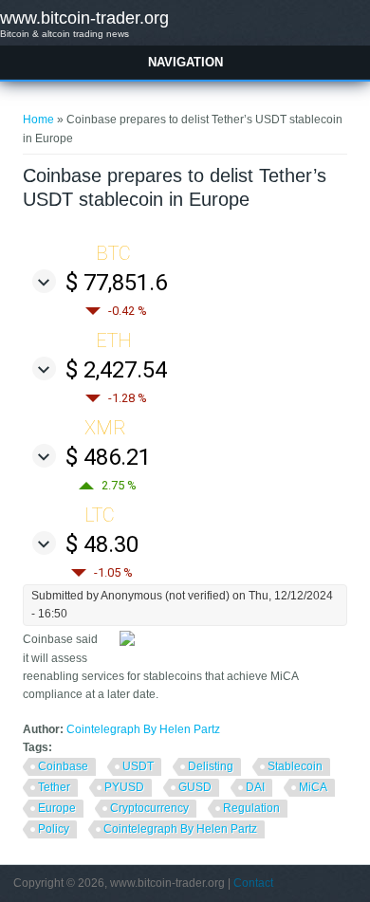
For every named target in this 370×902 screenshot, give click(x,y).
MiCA (313, 787)
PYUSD (124, 787)
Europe (57, 808)
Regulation (251, 808)
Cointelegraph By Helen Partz (143, 729)
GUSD (195, 787)
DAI (255, 787)
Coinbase (63, 766)
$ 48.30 (102, 544)
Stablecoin (295, 766)
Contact (253, 883)
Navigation (185, 62)
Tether (54, 787)
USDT (138, 766)
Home (38, 119)
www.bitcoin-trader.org (84, 18)
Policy (53, 829)
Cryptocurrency (149, 808)
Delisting (210, 766)
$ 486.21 (108, 457)
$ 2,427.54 (116, 370)
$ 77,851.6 (116, 282)
